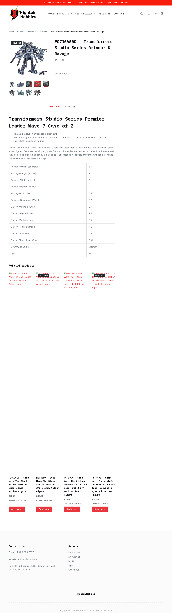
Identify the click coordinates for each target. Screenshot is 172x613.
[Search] (141, 13)
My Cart (72, 561)
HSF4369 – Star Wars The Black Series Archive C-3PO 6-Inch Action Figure (47, 484)
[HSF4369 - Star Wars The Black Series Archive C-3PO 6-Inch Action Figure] (48, 372)
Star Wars (21, 500)
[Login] (149, 14)
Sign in (71, 565)
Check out (73, 569)
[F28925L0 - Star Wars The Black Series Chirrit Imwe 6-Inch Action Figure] (20, 372)
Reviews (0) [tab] (70, 107)
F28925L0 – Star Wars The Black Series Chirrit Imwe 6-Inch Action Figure (19, 484)
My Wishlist (74, 556)
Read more (44, 509)
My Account (74, 552)
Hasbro (12, 500)
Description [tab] (54, 107)
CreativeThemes (106, 610)
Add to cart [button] (16, 509)
